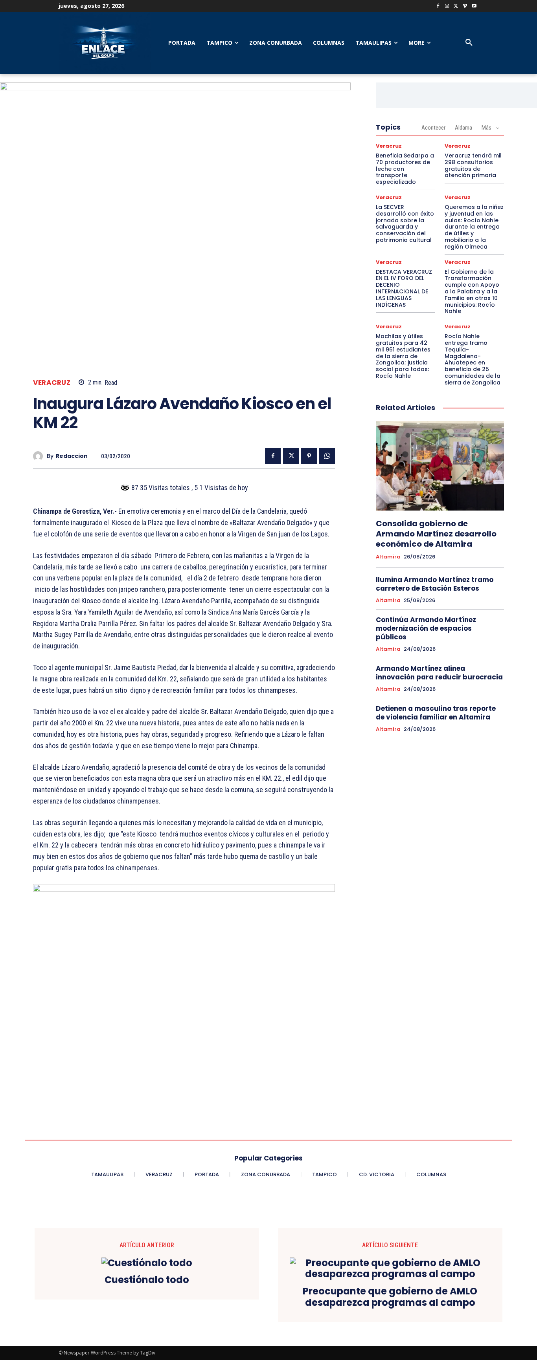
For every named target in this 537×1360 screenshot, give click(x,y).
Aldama (463, 127)
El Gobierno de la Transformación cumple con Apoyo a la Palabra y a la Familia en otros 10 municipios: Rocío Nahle (472, 291)
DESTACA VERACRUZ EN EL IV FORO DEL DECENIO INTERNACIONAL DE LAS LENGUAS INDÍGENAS (404, 288)
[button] (469, 42)
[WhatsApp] (327, 456)
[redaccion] (40, 456)
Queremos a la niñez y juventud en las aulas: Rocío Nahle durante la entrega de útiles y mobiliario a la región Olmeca (474, 227)
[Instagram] (447, 6)
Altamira (388, 557)
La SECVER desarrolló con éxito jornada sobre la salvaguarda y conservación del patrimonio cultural (405, 223)
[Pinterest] (309, 456)
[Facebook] (438, 6)
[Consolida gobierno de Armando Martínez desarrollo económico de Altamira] (440, 466)
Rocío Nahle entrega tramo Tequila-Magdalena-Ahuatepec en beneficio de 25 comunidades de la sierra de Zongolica (472, 359)
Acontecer (433, 127)
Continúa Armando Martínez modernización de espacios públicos (426, 628)
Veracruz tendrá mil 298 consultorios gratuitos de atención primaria (473, 165)
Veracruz (51, 382)
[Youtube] (473, 6)
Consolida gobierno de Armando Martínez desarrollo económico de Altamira (436, 533)
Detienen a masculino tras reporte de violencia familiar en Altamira (436, 713)
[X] (456, 6)
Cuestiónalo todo (147, 1280)
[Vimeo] (464, 6)
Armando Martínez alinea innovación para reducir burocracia (439, 673)
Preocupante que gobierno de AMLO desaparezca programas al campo (390, 1297)
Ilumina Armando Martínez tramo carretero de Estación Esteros (434, 584)
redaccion (72, 456)
